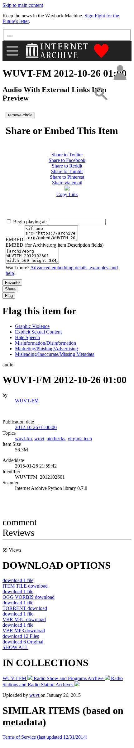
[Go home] (57, 50)
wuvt (39, 438)
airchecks (56, 438)
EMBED (14, 239)
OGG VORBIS (28, 597)
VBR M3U (24, 619)
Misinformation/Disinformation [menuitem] (45, 343)
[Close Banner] (9, 36)
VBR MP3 (23, 630)
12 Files (20, 636)
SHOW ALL (15, 647)
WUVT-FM (27, 400)
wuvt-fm (23, 438)
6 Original (22, 641)
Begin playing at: (30, 221)
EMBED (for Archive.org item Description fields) (54, 245)
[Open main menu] (12, 51)
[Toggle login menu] (120, 73)
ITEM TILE (25, 586)
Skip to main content (22, 5)
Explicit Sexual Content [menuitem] (38, 331)
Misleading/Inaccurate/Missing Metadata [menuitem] (54, 354)
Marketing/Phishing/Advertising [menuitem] (46, 348)
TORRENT (24, 608)
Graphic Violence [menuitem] (32, 326)
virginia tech (80, 438)
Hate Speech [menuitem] (27, 337)
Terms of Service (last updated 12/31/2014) (44, 737)
